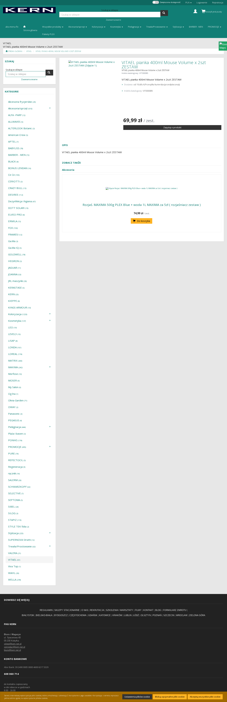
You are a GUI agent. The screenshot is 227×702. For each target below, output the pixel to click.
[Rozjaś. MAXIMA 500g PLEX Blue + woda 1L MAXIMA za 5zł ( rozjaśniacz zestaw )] (141, 188)
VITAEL (29, 51)
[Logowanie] (195, 11)
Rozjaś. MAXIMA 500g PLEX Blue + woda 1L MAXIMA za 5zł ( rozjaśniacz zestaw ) (142, 205)
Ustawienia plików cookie (137, 696)
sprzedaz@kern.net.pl (14, 647)
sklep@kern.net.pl (12, 644)
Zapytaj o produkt (172, 127)
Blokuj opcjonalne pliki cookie (170, 696)
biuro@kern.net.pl (12, 650)
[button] (188, 2)
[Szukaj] (164, 13)
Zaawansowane (113, 19)
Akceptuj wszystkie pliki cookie (205, 696)
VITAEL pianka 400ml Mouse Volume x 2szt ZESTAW (58, 51)
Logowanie (202, 2)
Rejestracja (217, 2)
